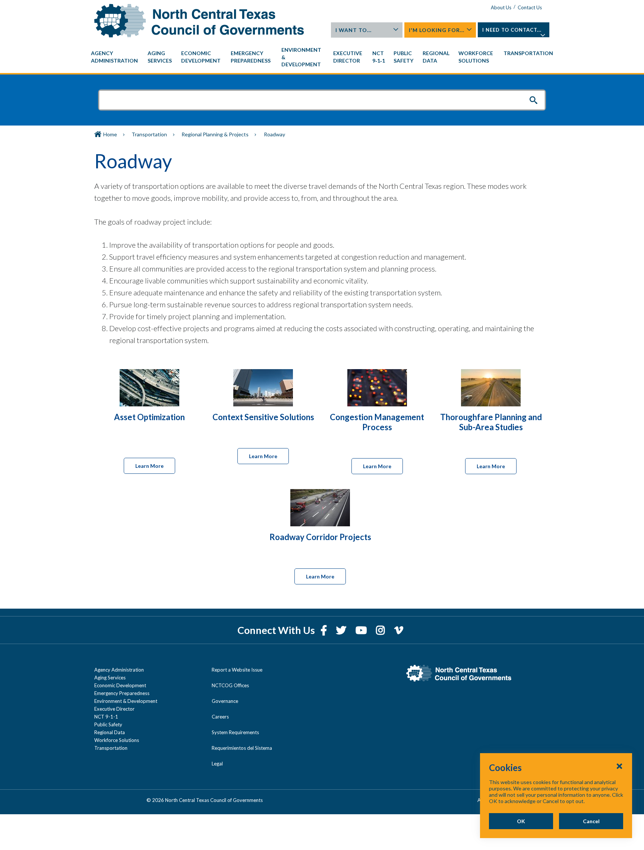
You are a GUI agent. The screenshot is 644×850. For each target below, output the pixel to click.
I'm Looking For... (436, 30)
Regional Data (109, 732)
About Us (501, 7)
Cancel (591, 821)
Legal (217, 764)
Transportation (149, 134)
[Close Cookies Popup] (619, 766)
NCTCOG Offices (230, 685)
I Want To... (353, 30)
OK (521, 821)
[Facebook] (325, 630)
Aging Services (110, 678)
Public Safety (108, 724)
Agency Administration (119, 670)
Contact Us (530, 7)
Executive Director (114, 709)
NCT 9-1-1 (106, 717)
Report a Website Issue (237, 670)
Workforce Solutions (116, 740)
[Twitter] (342, 630)
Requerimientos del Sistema (242, 748)
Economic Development (120, 685)
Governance (225, 701)
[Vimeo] (398, 630)
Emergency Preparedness (121, 693)
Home (110, 134)
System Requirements (235, 732)
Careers (220, 717)
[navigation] (322, 57)
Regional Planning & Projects (215, 134)
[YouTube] (362, 630)
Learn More (149, 466)
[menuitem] (115, 57)
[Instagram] (381, 630)
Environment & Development (125, 701)
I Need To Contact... (512, 30)
